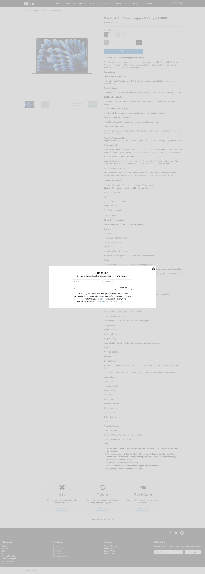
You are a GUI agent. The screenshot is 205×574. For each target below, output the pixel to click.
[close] (153, 269)
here (103, 301)
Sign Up (123, 288)
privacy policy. (122, 301)
